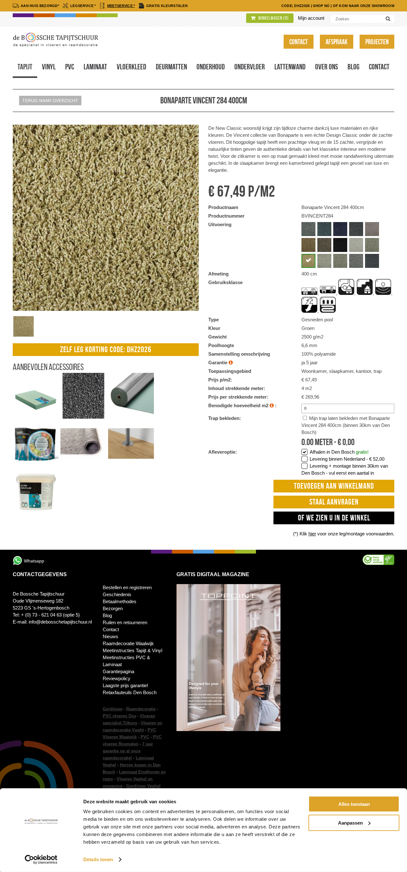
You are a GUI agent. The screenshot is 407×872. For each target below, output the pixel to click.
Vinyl (49, 67)
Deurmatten (171, 67)
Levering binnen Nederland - (347, 459)
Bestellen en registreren (127, 587)
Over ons (326, 67)
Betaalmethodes (119, 601)
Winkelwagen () (273, 18)
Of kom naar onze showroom (364, 6)
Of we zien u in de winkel (334, 517)
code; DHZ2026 (295, 6)
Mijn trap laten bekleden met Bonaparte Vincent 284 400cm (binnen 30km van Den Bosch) (345, 425)
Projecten (377, 41)
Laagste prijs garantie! (125, 685)
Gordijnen (112, 709)
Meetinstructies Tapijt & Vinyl (132, 650)
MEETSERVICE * (121, 6)
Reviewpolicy (116, 678)
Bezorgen (113, 608)
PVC (145, 737)
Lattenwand (290, 67)
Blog (353, 67)
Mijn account (311, 18)
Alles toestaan (354, 804)
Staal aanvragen (334, 502)
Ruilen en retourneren (125, 622)
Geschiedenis (117, 594)
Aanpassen (350, 822)
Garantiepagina (118, 671)
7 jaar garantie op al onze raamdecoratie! (128, 751)
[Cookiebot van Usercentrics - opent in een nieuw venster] (41, 859)
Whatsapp (34, 560)
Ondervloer (249, 67)
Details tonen (98, 859)
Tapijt (24, 67)
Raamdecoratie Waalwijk (128, 643)
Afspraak (337, 41)
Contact (298, 41)
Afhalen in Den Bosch (339, 452)
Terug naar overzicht (50, 100)
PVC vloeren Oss (119, 716)
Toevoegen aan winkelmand (334, 486)
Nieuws (110, 636)
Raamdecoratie (140, 709)
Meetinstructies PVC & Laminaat (126, 661)
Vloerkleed (131, 67)
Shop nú (321, 6)
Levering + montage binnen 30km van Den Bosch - (344, 469)
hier (312, 533)
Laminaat (95, 67)
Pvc (69, 67)
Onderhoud (211, 67)
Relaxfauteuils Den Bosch (129, 692)
